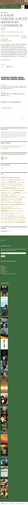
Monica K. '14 (4, 202)
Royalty (12, 211)
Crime (23, 188)
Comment (22, 118)
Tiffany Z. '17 (14, 218)
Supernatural (11, 217)
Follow (3, 256)
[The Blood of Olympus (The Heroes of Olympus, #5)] (4, 408)
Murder (21, 202)
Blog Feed (3, 240)
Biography (3, 186)
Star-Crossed (9, 215)
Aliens (19, 177)
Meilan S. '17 (19, 200)
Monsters (8, 202)
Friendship (4, 195)
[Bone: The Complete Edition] (4, 419)
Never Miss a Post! (6, 246)
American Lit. (4, 182)
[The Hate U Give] (4, 344)
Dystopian (21, 77)
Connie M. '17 (19, 188)
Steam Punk (16, 215)
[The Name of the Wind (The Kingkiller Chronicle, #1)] (4, 312)
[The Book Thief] (4, 482)
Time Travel (20, 218)
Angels (20, 182)
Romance (5, 210)
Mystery (4, 204)
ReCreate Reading (17, 208)
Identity (3, 79)
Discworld (10, 190)
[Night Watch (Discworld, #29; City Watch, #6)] (4, 354)
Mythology (9, 204)
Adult (8, 177)
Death (2, 190)
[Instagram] (2, 158)
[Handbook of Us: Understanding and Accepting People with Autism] (4, 301)
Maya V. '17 (11, 200)
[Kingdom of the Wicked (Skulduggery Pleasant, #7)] (4, 322)
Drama (14, 190)
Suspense (22, 217)
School (21, 211)
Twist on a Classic (4, 220)
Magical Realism (5, 201)
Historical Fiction (7, 197)
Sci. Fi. (3, 213)
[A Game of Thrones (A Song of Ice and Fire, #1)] (4, 387)
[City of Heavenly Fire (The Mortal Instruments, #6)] (4, 376)
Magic (20, 199)
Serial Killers (7, 213)
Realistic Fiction (7, 208)
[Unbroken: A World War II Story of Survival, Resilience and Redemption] (4, 450)
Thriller (9, 218)
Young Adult (21, 79)
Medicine (15, 200)
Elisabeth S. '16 (5, 193)
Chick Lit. (23, 186)
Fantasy (17, 193)
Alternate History (5, 180)
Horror (19, 197)
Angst (23, 182)
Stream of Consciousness (22, 215)
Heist (20, 195)
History (15, 197)
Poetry (2, 206)
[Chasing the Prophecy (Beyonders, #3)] (4, 492)
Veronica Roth (4, 39)
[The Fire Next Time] (4, 333)
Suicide (2, 216)
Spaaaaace (3, 215)
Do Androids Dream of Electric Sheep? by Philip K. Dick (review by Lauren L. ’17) (13, 87)
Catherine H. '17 (5, 77)
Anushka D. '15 (4, 184)
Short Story (14, 79)
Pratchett (6, 206)
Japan (17, 199)
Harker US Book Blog (10, 7)
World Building (8, 222)
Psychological (10, 206)
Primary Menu (26, 7)
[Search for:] (14, 168)
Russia (15, 211)
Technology (4, 218)
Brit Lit (7, 186)
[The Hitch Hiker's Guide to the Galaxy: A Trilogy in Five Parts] (4, 429)
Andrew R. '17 (13, 182)
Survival (17, 216)
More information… (5, 148)
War (19, 220)
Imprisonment (12, 199)
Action (3, 177)
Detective (6, 190)
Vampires (10, 220)
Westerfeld (23, 220)
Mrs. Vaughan (16, 202)
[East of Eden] (4, 471)
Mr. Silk (12, 202)
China (2, 188)
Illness (7, 199)
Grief (12, 195)
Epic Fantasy (11, 193)
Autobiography (19, 184)
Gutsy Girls (16, 195)
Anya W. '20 (11, 184)
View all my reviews (5, 59)
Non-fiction (16, 204)
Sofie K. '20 (21, 213)
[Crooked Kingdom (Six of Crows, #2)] (4, 291)
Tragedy (24, 218)
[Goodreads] (6, 158)
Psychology (15, 206)
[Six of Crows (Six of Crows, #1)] (4, 365)
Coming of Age (13, 77)
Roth (8, 79)
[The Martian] (4, 439)
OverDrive (23, 204)
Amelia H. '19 (23, 180)
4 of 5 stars (9, 41)
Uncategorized (4, 12)
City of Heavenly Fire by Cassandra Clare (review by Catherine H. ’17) (13, 94)
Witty (2, 222)
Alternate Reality (15, 180)
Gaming (9, 195)
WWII (14, 222)
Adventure (14, 178)
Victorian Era (15, 220)
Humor (23, 197)
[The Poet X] (4, 398)
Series (11, 213)
